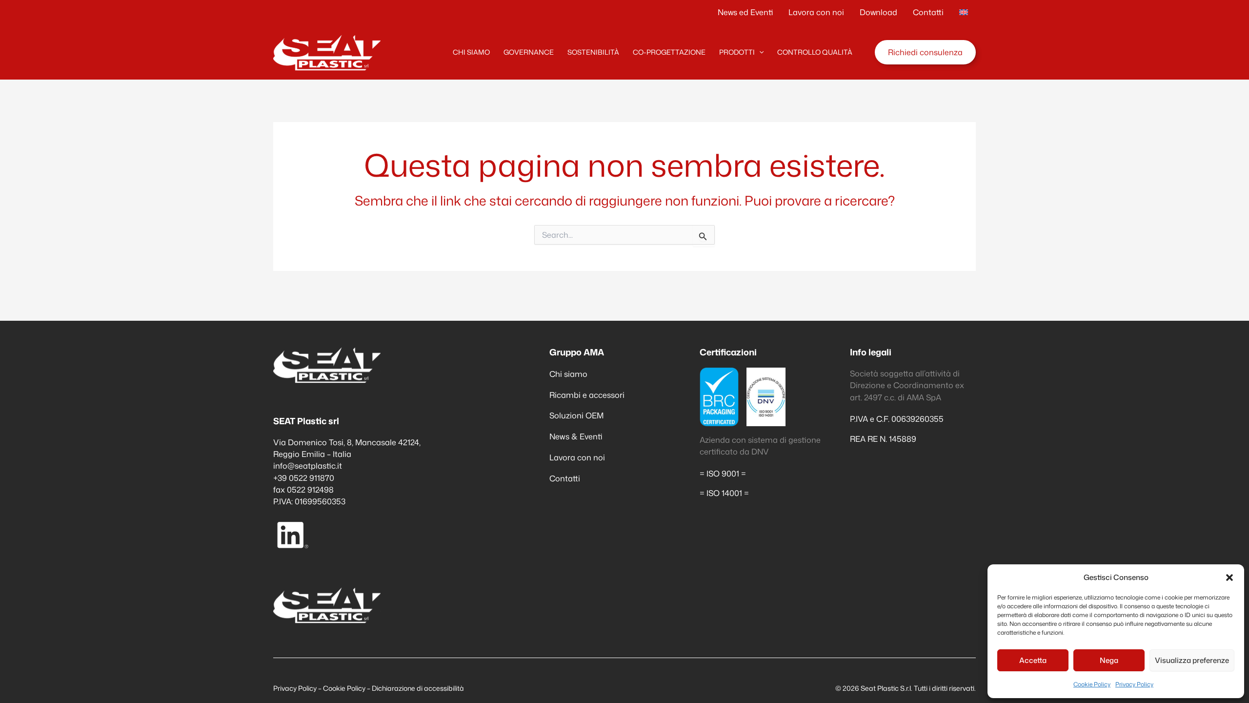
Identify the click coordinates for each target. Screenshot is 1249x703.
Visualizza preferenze (1192, 660)
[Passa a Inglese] (963, 12)
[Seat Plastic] (327, 50)
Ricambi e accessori (586, 394)
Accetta (1033, 660)
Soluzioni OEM (576, 415)
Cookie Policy (1091, 684)
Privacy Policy (1134, 684)
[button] (1229, 577)
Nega (1109, 660)
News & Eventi (576, 436)
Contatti (564, 478)
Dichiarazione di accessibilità (418, 688)
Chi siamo (568, 373)
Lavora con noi (577, 457)
